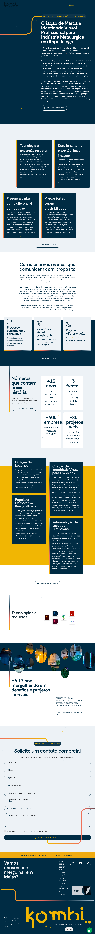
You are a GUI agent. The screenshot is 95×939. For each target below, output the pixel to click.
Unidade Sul (63, 872)
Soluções (63, 875)
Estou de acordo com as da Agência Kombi (27, 831)
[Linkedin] (80, 863)
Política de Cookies (10, 921)
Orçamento (63, 883)
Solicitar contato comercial (49, 838)
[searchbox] (49, 808)
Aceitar (69, 929)
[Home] (11, 4)
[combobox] (47, 808)
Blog (61, 892)
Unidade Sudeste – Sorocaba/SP (33, 855)
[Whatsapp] (89, 930)
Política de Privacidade (12, 918)
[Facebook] (88, 863)
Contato (62, 895)
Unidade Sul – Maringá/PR (64, 855)
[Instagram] (72, 863)
